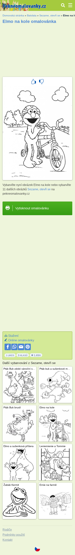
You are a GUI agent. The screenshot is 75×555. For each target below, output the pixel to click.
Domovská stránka (13, 15)
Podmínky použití (14, 534)
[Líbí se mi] (34, 82)
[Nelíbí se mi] (41, 82)
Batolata (31, 15)
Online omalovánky (21, 340)
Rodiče (7, 529)
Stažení (13, 335)
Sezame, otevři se (49, 15)
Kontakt (7, 539)
